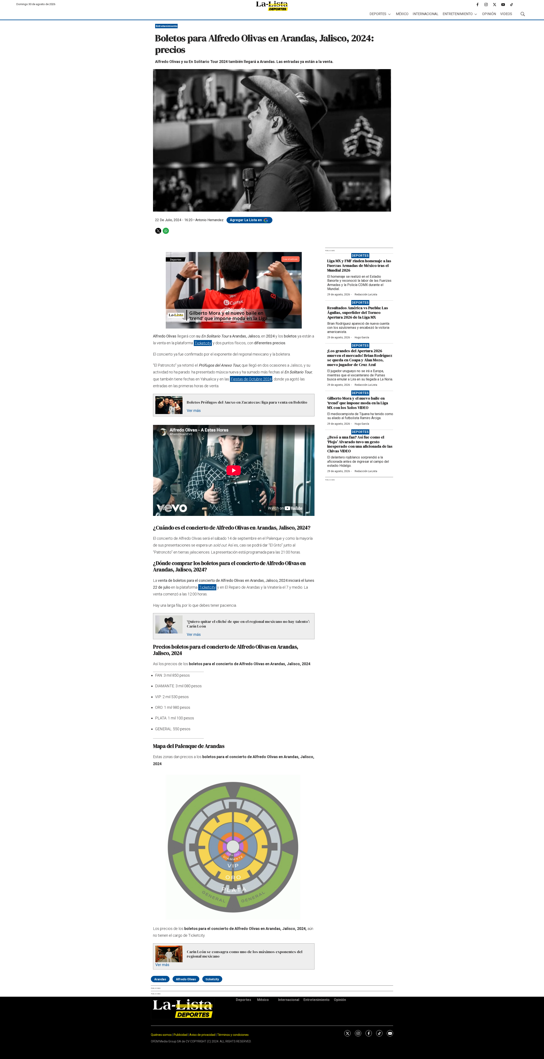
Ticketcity (203, 343)
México (402, 14)
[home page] (272, 5)
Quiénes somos (161, 1034)
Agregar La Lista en (246, 220)
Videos (506, 14)
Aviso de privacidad (202, 1034)
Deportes (378, 14)
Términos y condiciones (233, 1034)
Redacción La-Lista (366, 294)
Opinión (489, 14)
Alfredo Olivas (186, 979)
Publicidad (181, 1034)
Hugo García (362, 337)
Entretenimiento (458, 14)
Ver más (194, 410)
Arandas (160, 979)
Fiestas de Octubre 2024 (251, 379)
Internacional (425, 14)
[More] (389, 14)
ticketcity (212, 979)
